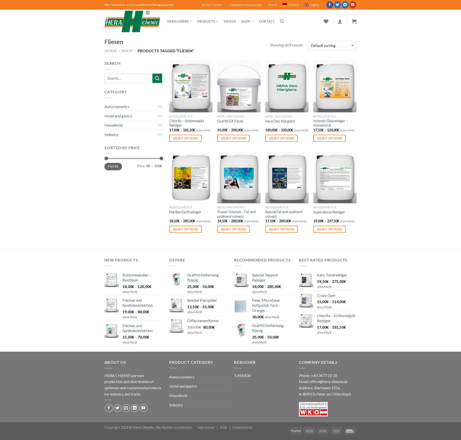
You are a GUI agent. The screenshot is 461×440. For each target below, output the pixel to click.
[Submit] (157, 78)
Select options (185, 138)
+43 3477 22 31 (324, 375)
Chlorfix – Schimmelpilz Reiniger (186, 123)
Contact (267, 21)
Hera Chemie (178, 21)
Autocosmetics (116, 106)
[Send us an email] (126, 408)
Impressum (205, 427)
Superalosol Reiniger (329, 212)
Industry (111, 134)
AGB (223, 427)
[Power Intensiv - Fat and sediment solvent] (239, 177)
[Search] (282, 21)
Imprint (272, 5)
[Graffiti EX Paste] (239, 86)
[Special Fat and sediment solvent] (287, 177)
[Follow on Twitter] (337, 4)
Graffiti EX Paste (230, 121)
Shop (245, 21)
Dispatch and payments (246, 5)
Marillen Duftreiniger (185, 212)
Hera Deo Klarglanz (280, 121)
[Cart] (354, 21)
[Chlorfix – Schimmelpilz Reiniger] (190, 86)
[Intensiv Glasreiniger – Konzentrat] (335, 86)
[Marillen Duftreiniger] (190, 177)
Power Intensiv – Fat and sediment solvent (236, 214)
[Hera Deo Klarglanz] (287, 86)
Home (110, 50)
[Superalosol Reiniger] (335, 177)
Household (113, 125)
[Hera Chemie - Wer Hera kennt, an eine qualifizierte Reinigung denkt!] (132, 21)
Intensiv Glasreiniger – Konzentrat (330, 123)
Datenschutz (243, 427)
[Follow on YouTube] (352, 4)
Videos (230, 21)
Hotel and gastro (118, 116)
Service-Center (211, 5)
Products (206, 21)
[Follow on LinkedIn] (345, 4)
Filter (113, 166)
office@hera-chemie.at (328, 381)
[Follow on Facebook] (329, 4)
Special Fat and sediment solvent (284, 214)
